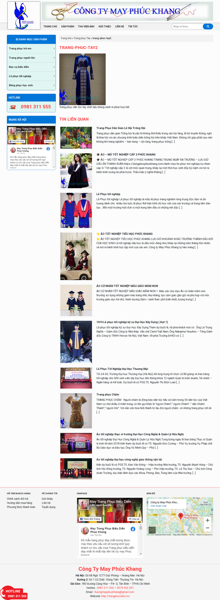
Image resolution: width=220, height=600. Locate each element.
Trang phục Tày (82, 38)
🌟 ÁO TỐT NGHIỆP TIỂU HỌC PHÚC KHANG (124, 233)
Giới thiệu (104, 26)
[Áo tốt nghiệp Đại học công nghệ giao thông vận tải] (76, 468)
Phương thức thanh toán (21, 507)
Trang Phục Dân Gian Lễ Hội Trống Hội (120, 128)
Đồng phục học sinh (21, 85)
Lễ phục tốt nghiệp (20, 76)
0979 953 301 (125, 588)
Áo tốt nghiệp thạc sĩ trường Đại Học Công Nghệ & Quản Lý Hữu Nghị (140, 434)
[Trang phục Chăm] (76, 410)
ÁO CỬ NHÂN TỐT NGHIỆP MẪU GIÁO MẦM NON (127, 286)
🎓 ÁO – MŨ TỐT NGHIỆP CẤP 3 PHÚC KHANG (126, 154)
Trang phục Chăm (107, 394)
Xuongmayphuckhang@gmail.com (114, 592)
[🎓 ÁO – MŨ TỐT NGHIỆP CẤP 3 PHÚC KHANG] (76, 170)
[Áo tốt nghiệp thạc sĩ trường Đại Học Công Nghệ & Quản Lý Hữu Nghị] (76, 443)
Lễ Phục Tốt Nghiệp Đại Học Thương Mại (122, 369)
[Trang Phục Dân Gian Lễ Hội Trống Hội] (76, 137)
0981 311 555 (105, 588)
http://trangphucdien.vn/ (115, 596)
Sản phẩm (67, 26)
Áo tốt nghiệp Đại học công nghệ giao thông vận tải (129, 459)
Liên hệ (119, 26)
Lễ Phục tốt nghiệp (108, 194)
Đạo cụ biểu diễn (19, 66)
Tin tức (133, 26)
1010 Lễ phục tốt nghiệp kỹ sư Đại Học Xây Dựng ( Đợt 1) (132, 322)
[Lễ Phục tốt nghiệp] (76, 210)
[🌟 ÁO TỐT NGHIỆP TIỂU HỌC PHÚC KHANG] (76, 256)
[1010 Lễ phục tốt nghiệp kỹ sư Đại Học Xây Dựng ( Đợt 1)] (76, 341)
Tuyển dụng (48, 507)
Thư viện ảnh (86, 26)
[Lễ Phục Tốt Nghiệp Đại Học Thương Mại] (76, 377)
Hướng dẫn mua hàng (19, 503)
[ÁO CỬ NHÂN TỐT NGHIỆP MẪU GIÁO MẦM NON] (76, 300)
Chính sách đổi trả (17, 498)
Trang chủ (50, 26)
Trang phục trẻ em (20, 48)
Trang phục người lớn (22, 57)
